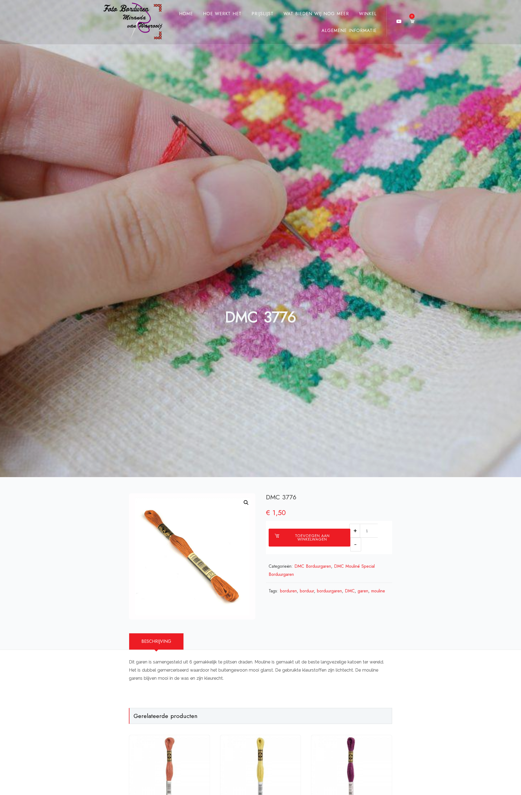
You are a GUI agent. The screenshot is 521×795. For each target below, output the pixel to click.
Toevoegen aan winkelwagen (312, 537)
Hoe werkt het (222, 14)
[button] (246, 502)
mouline (378, 591)
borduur (307, 591)
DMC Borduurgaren (312, 566)
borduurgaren (329, 591)
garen (363, 591)
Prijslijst (263, 14)
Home (186, 14)
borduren (288, 591)
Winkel (368, 14)
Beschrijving (156, 641)
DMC (350, 591)
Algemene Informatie (349, 30)
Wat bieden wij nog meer (316, 14)
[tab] (156, 641)
